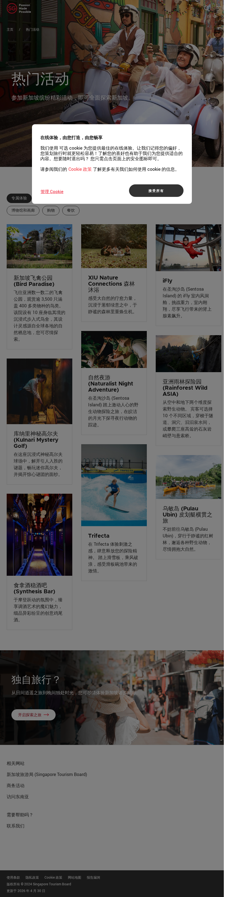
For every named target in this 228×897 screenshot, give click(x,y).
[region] (112, 164)
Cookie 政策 (80, 169)
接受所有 (156, 190)
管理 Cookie (52, 191)
